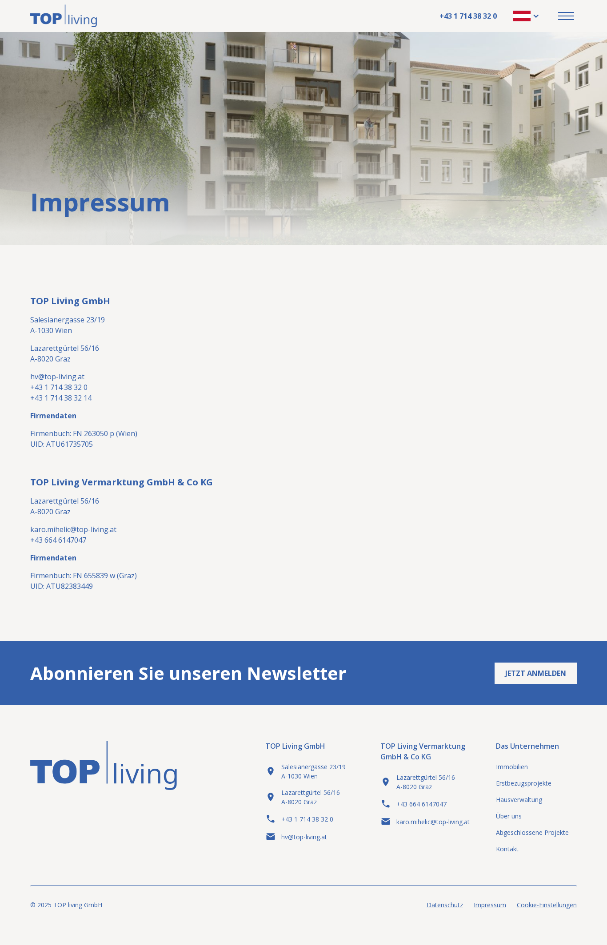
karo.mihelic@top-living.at (73, 529)
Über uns (509, 816)
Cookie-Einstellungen (547, 905)
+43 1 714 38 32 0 (468, 16)
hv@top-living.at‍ (57, 376)
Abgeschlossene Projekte (532, 832)
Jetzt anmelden (535, 673)
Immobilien (512, 766)
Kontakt (507, 849)
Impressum (490, 905)
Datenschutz (445, 905)
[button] (526, 16)
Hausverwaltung (519, 799)
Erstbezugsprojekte (523, 783)
